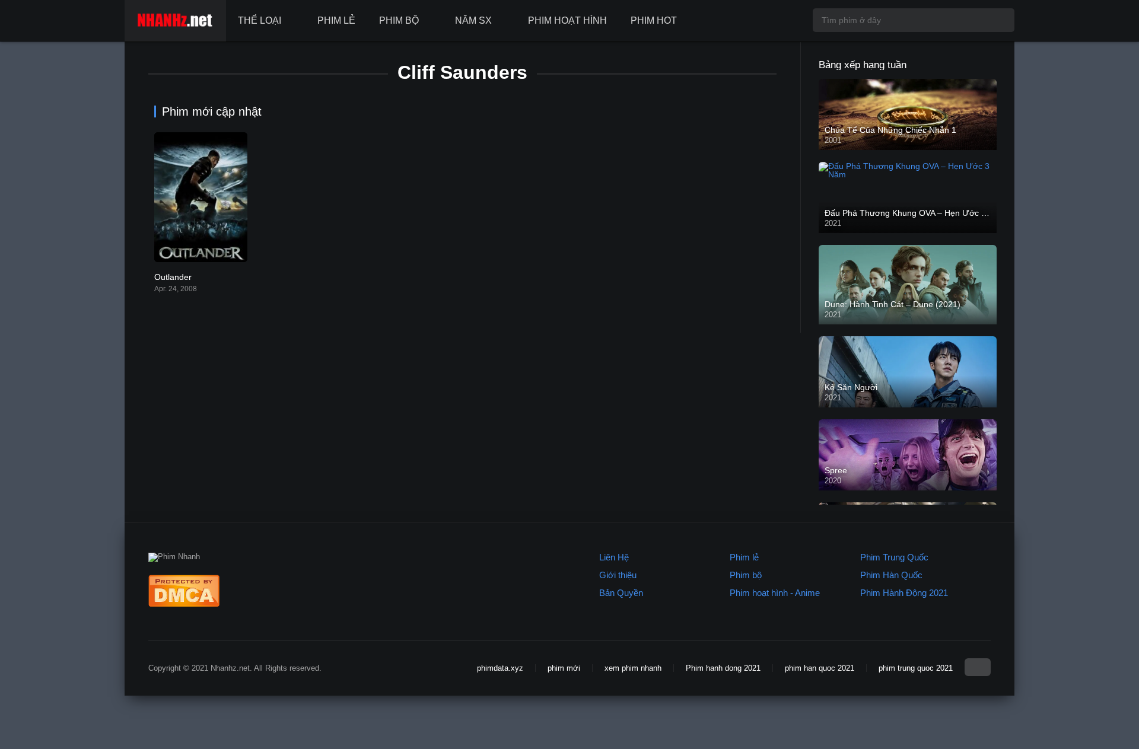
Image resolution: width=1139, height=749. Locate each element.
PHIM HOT (654, 20)
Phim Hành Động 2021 (904, 593)
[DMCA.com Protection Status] (183, 604)
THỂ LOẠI (259, 20)
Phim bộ (746, 575)
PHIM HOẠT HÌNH (567, 20)
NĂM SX (473, 20)
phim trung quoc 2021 (916, 668)
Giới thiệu (618, 575)
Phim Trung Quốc (894, 557)
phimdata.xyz (500, 668)
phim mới (564, 668)
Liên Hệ (614, 557)
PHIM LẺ (336, 20)
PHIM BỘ (399, 20)
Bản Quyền (621, 593)
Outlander (173, 277)
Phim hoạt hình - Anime (775, 593)
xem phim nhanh (633, 668)
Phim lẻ (744, 557)
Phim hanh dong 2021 (723, 668)
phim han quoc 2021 (819, 668)
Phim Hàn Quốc (891, 575)
